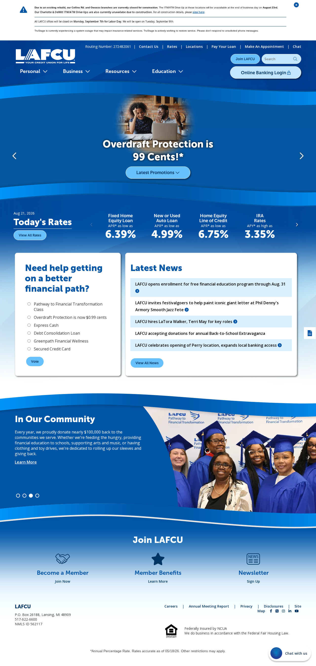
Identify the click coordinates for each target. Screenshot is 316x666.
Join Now (62, 581)
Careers (171, 606)
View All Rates (30, 235)
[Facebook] (271, 611)
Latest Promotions (155, 172)
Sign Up (253, 581)
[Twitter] (277, 611)
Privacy (246, 606)
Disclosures (273, 606)
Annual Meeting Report (209, 606)
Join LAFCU (245, 59)
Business (73, 71)
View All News (147, 363)
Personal (30, 71)
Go (295, 59)
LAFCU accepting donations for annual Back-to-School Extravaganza (200, 333)
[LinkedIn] (290, 611)
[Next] (301, 155)
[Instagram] (284, 611)
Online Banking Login (264, 72)
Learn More (26, 451)
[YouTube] (297, 611)
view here (198, 12)
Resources (117, 71)
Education (164, 71)
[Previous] (14, 155)
